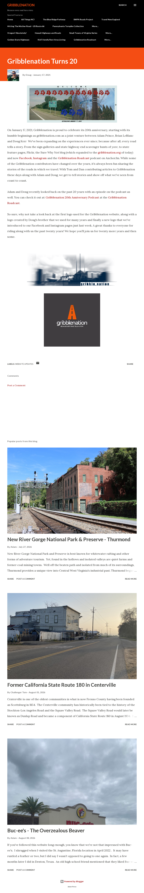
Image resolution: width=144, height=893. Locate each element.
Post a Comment (16, 385)
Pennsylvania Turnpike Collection (68, 26)
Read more (131, 579)
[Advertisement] (72, 415)
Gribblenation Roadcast (85, 39)
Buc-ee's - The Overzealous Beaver (46, 830)
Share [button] (130, 364)
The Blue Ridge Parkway (54, 19)
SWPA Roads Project (83, 19)
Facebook (25, 158)
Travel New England (110, 19)
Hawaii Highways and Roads (48, 33)
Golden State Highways (18, 39)
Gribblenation (21, 5)
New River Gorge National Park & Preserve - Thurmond (68, 539)
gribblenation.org (109, 152)
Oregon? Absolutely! (17, 33)
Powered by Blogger (74, 881)
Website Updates (24, 364)
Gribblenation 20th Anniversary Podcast (72, 197)
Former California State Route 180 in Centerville (61, 685)
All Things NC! (28, 19)
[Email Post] (37, 364)
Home (10, 19)
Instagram (40, 158)
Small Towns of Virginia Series (83, 33)
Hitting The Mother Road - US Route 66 (25, 26)
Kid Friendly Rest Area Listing (51, 39)
